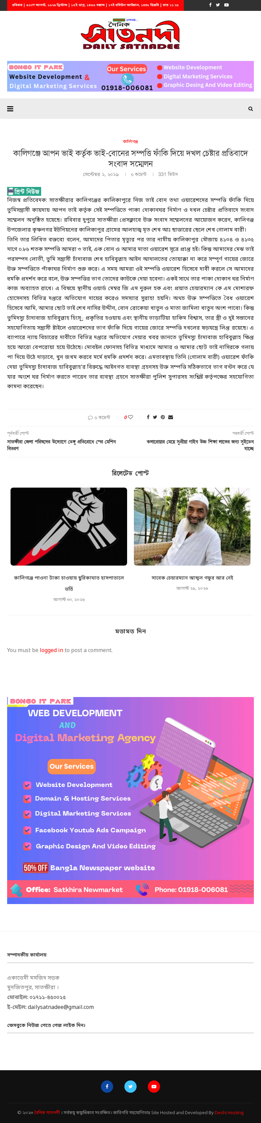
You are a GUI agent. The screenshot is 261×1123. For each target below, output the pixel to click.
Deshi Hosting (229, 1113)
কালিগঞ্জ (130, 142)
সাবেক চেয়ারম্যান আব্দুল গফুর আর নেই (192, 578)
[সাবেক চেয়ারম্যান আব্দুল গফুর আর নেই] (192, 527)
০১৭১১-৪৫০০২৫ (48, 997)
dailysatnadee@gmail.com (61, 1007)
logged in (51, 650)
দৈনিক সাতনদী (47, 1113)
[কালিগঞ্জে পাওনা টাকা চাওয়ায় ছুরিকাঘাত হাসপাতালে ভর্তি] (69, 527)
